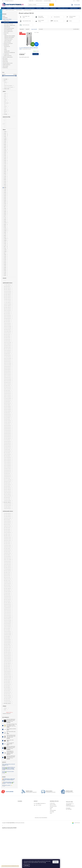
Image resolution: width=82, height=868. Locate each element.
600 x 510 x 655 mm (8, 574)
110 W (5, 218)
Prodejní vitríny (6, 54)
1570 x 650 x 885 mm (8, 446)
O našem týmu (31, 0)
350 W (5, 133)
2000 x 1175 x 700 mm (8, 559)
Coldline (6, 99)
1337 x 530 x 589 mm (8, 556)
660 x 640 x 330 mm (8, 665)
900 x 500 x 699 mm (8, 638)
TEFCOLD (6, 114)
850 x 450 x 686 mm (8, 682)
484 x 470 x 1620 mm (8, 599)
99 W (5, 246)
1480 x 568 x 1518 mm (8, 518)
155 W (5, 182)
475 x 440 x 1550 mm (8, 516)
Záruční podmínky (53, 810)
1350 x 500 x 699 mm (8, 641)
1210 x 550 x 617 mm (8, 684)
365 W (5, 269)
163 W (5, 242)
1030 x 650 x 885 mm (8, 441)
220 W (5, 176)
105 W (5, 155)
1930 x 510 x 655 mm (8, 522)
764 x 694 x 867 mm (8, 473)
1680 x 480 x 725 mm (8, 540)
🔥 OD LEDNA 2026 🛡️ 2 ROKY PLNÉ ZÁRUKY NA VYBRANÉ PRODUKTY (8, 779)
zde (45, 862)
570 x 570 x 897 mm (8, 439)
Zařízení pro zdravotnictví (8, 43)
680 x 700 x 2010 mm (8, 348)
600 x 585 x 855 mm (8, 286)
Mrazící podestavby (7, 42)
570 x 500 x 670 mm (8, 593)
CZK (74, 0)
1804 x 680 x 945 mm (8, 318)
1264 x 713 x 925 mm (8, 395)
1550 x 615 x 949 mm (8, 409)
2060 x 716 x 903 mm (8, 310)
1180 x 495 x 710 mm (8, 582)
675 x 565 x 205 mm (8, 548)
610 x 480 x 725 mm (8, 534)
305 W (5, 198)
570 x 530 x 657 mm (8, 339)
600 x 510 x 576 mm (8, 585)
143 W (5, 243)
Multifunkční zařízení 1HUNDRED (9, 36)
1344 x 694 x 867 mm (8, 476)
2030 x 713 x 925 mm (8, 396)
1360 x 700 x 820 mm (8, 492)
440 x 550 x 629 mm (8, 690)
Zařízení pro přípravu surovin (7, 63)
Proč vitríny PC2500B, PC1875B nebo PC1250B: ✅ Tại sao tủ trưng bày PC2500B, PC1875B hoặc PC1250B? (8, 768)
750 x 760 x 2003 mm (8, 438)
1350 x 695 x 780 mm (8, 468)
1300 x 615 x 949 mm (8, 408)
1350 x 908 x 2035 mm (8, 503)
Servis (51, 813)
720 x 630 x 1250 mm (8, 420)
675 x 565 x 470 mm (8, 551)
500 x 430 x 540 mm (8, 529)
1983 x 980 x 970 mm (8, 444)
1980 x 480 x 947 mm (8, 609)
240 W (5, 190)
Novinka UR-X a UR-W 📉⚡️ (7, 785)
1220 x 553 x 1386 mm (8, 697)
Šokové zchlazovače (7, 40)
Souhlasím (55, 862)
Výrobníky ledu (6, 45)
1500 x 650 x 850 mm (8, 428)
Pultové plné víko (7, 26)
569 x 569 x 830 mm (8, 497)
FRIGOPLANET (7, 103)
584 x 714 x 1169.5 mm (8, 479)
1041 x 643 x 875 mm (8, 387)
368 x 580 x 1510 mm (8, 679)
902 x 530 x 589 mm (8, 554)
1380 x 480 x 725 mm (8, 538)
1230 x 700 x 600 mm (8, 454)
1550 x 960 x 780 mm (8, 345)
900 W (5, 235)
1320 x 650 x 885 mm (8, 443)
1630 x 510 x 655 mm (8, 618)
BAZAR (4, 16)
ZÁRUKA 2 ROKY (7, 88)
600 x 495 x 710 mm (8, 572)
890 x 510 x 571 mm (8, 577)
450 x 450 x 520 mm (8, 650)
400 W (5, 221)
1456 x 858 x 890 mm (8, 366)
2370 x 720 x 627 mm (8, 615)
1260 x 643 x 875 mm (8, 377)
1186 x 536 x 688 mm (8, 689)
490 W (5, 147)
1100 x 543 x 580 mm (8, 631)
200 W (5, 146)
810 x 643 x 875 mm (8, 385)
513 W (5, 227)
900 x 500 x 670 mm (8, 594)
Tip (5, 84)
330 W (5, 200)
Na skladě (6, 79)
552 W (5, 262)
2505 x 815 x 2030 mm (8, 326)
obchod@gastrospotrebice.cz (40, 803)
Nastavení (26, 865)
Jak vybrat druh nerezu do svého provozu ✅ (8, 772)
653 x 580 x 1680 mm (8, 588)
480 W (5, 184)
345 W (5, 192)
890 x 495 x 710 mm (8, 580)
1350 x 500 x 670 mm (8, 598)
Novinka (6, 82)
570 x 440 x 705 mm (8, 542)
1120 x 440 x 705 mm (8, 545)
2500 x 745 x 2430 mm (8, 358)
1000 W (6, 131)
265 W (5, 264)
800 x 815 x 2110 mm (8, 491)
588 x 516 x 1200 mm (8, 570)
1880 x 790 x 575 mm (8, 558)
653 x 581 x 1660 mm (8, 602)
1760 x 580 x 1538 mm (8, 634)
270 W (5, 149)
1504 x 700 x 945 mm (8, 315)
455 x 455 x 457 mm (8, 698)
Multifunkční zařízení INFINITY (9, 37)
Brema (6, 96)
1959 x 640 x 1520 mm (8, 677)
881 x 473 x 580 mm (8, 630)
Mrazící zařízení (6, 22)
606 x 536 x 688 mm (8, 685)
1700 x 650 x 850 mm (8, 430)
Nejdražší (27, 29)
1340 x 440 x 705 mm (8, 546)
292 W (5, 154)
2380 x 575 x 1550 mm (8, 606)
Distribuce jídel (5, 61)
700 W (5, 186)
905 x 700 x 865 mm (8, 455)
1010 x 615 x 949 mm (8, 406)
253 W (5, 270)
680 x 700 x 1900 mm (8, 494)
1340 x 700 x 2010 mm (8, 495)
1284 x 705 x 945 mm (8, 323)
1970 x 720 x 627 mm (8, 614)
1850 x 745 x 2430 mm (8, 363)
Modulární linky (5, 67)
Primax (6, 107)
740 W (5, 141)
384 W (5, 232)
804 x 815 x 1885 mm (8, 489)
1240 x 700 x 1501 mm (8, 660)
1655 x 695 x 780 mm (8, 481)
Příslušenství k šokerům (8, 39)
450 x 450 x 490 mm (8, 644)
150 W (5, 165)
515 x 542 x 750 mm (8, 499)
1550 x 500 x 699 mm (8, 642)
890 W (5, 224)
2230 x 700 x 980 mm (8, 465)
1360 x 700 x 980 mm (8, 459)
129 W (5, 272)
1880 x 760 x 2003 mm (8, 380)
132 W (5, 248)
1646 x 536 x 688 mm (8, 673)
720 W (5, 234)
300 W (6, 170)
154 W (5, 162)
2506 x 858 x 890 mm (8, 371)
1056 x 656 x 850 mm (8, 360)
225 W (5, 265)
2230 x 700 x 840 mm (8, 352)
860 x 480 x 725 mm (8, 535)
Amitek (6, 93)
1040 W (6, 230)
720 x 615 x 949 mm (8, 404)
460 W (5, 226)
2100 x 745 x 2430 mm (8, 364)
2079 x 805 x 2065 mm (8, 293)
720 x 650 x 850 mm (8, 424)
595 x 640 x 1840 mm (8, 297)
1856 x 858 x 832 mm (8, 372)
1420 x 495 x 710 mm (8, 646)
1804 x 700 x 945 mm (8, 316)
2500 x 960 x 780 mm (8, 347)
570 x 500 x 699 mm (8, 636)
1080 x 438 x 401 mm (8, 655)
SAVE (5, 112)
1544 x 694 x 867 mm (8, 470)
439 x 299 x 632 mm (8, 700)
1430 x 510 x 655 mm (8, 521)
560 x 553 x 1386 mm (8, 566)
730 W (5, 189)
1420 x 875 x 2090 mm (8, 304)
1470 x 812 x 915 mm (8, 332)
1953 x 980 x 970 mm (8, 448)
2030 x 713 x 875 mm (8, 374)
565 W (5, 187)
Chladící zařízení (6, 20)
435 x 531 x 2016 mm (8, 484)
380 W (5, 213)
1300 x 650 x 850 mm (8, 427)
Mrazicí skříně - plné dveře (8, 23)
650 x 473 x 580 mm (8, 628)
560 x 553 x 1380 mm (8, 695)
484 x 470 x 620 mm (8, 590)
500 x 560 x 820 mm (8, 483)
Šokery (5, 34)
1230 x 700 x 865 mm (8, 457)
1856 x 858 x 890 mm (8, 368)
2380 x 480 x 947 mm (8, 604)
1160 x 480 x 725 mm (8, 537)
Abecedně (41, 29)
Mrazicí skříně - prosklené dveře (9, 25)
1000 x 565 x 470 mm (8, 553)
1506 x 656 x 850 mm (8, 361)
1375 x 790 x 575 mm (8, 562)
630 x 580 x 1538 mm (8, 652)
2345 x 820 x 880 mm (8, 657)
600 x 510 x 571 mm (8, 575)
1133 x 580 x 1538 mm (8, 633)
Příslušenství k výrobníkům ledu (9, 52)
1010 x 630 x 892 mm (8, 432)
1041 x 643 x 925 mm (8, 392)
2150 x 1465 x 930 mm (8, 331)
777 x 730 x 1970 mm (8, 356)
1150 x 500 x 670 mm (8, 596)
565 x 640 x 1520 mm (8, 674)
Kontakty (51, 807)
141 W (5, 157)
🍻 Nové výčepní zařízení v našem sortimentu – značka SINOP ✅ (8, 782)
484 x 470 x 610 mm (8, 601)
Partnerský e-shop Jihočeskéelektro (41, 817)
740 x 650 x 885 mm (8, 419)
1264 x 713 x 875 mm (8, 388)
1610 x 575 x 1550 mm (8, 620)
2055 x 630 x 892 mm (8, 403)
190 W (5, 211)
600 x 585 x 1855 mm (8, 288)
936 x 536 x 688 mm (8, 687)
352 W (5, 275)
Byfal (5, 98)
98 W (5, 206)
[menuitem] (3, 8)
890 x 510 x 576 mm (8, 524)
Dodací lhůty (52, 811)
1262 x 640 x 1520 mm (8, 676)
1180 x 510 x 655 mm (8, 583)
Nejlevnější (22, 29)
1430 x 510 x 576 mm (8, 586)
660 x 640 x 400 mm (8, 666)
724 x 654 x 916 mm (8, 449)
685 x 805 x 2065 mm (8, 289)
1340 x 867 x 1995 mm (8, 500)
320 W (5, 136)
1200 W (6, 238)
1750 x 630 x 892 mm (8, 400)
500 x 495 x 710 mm (8, 649)
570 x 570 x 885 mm (8, 417)
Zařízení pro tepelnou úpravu (8, 57)
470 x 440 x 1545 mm (8, 591)
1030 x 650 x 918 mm (8, 433)
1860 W (6, 240)
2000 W (6, 139)
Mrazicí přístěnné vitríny (8, 29)
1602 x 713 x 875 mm (8, 376)
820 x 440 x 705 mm (8, 543)
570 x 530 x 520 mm (8, 340)
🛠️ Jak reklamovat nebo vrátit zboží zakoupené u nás (8, 764)
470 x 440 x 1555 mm (8, 513)
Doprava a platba (39, 0)
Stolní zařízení (5, 60)
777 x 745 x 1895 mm (8, 302)
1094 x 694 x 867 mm (8, 475)
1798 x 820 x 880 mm (8, 658)
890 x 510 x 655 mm (8, 519)
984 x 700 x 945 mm (8, 313)
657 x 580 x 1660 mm (8, 663)
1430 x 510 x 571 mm (8, 578)
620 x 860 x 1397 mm (8, 567)
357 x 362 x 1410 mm (8, 515)
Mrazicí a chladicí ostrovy (8, 31)
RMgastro (6, 111)
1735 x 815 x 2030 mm (8, 328)
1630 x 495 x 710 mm (8, 647)
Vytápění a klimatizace (6, 64)
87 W (5, 216)
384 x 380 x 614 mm (8, 693)
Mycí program (5, 58)
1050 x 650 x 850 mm (8, 425)
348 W (5, 274)
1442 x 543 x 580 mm (8, 625)
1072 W (6, 222)
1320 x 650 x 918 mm (8, 414)
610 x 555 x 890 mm (8, 336)
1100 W (6, 138)
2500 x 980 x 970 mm (8, 382)
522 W (5, 194)
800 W (5, 179)
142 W (5, 256)
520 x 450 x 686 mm (8, 681)
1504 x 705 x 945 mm (8, 324)
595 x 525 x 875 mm (8, 334)
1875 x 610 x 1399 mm (8, 617)
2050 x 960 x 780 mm (8, 329)
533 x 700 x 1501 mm (8, 661)
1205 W (6, 250)
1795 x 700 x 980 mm (8, 462)
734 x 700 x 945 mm (8, 312)
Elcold (6, 101)
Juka (5, 104)
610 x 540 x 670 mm (8, 337)
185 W (5, 166)
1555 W (6, 150)
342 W (5, 237)
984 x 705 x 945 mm (8, 321)
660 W (5, 202)
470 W (5, 203)
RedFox (6, 109)
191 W (5, 152)
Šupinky (5, 49)
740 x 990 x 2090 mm (8, 507)
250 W (5, 168)
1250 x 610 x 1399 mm (8, 622)
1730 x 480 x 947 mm (8, 607)
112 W (5, 174)
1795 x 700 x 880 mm (8, 463)
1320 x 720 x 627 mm (8, 610)
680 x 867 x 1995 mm (8, 502)
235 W (5, 181)
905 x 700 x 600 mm (8, 452)
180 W (5, 214)
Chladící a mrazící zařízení (7, 19)
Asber (6, 95)
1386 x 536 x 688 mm (8, 671)
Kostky (5, 48)
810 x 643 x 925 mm (8, 390)
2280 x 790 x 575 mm (8, 564)
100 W (5, 208)
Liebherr (6, 106)
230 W (5, 160)
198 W (5, 258)
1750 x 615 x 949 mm (8, 411)
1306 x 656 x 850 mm (8, 355)
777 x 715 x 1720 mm (8, 300)
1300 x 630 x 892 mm (8, 435)
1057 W (6, 229)
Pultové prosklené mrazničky (9, 28)
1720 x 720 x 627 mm (8, 612)
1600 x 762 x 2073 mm (8, 342)
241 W (5, 261)
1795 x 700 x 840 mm (8, 350)
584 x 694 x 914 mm (8, 478)
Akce (5, 80)
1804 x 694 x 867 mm (8, 471)
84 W (5, 253)
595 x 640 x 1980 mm (8, 294)
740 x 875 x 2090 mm (8, 305)
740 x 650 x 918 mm (8, 412)
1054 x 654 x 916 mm (8, 451)
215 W (5, 205)
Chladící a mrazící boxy (7, 55)
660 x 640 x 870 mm (8, 668)
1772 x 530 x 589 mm (8, 569)
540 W (5, 178)
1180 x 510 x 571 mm (8, 526)
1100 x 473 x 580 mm (8, 626)
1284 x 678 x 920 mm (8, 508)
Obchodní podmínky (47, 0)
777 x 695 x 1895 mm (8, 285)
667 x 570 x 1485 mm (8, 654)
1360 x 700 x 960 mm (8, 344)
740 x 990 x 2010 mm (8, 299)
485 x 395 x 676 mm (8, 527)
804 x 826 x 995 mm (8, 486)
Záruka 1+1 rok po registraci (9, 87)
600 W (5, 173)
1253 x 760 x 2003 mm (8, 379)
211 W (5, 210)
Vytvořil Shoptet (77, 822)
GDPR (51, 809)
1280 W (6, 251)
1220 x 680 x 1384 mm (8, 701)
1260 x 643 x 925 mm (8, 393)
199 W (5, 254)
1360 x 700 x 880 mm (8, 460)
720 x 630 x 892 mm (8, 401)
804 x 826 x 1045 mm (8, 487)
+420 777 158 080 (38, 805)
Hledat (51, 4)
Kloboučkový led (7, 46)
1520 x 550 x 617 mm (8, 692)
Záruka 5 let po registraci (9, 85)
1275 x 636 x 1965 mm (8, 398)
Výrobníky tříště (7, 51)
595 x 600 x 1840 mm (8, 296)
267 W (5, 195)
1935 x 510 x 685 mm (8, 532)
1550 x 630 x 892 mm (8, 436)
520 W (5, 142)
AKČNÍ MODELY (5, 17)
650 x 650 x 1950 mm (8, 307)
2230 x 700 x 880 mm (8, 467)
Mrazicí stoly (6, 32)
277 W (5, 163)
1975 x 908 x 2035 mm (8, 505)
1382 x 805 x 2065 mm (8, 291)
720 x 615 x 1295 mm (8, 422)
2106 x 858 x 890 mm (8, 369)
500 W (5, 171)
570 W (6, 135)
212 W (5, 259)
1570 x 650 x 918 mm (8, 416)
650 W (5, 144)
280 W (5, 158)
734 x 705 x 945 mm (8, 320)
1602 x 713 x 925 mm (8, 384)
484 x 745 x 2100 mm (8, 309)
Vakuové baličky (5, 66)
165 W (5, 197)
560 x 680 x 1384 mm (8, 703)
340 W (5, 267)
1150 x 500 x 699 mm (8, 639)
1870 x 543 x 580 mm (8, 623)
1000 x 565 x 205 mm (8, 550)
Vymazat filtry (9, 712)
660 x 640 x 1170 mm (8, 670)
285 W (5, 219)
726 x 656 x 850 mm (8, 353)
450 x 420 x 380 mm (8, 531)
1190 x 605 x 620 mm (8, 561)
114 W (5, 245)
